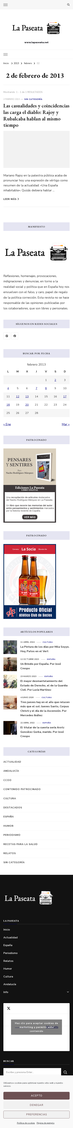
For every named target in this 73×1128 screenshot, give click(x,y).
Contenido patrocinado (22, 789)
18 (8, 405)
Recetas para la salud (20, 844)
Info (5, 992)
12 (17, 396)
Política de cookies (26, 1123)
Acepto (36, 1095)
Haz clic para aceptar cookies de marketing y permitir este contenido (36, 1027)
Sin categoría (33, 99)
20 (27, 405)
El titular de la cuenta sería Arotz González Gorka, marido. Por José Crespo (42, 732)
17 (65, 396)
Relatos (9, 853)
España (51, 659)
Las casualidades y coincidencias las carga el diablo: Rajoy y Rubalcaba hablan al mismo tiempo (36, 115)
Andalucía (11, 771)
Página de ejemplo (45, 1123)
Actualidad (12, 761)
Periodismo (12, 835)
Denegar (36, 1105)
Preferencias (36, 1114)
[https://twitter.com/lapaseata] (6, 335)
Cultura (48, 642)
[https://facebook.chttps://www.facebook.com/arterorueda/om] (14, 335)
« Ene (7, 424)
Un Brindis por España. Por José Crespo (40, 666)
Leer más (9, 199)
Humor (8, 826)
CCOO (7, 780)
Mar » (66, 424)
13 (27, 396)
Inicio (6, 930)
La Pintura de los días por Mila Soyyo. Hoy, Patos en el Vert (44, 649)
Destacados (12, 807)
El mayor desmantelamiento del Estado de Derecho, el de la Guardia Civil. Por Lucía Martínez (44, 685)
